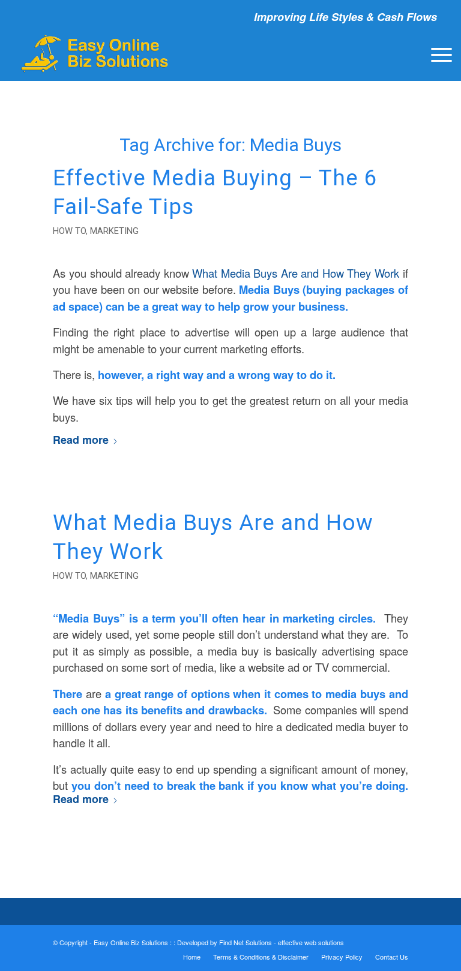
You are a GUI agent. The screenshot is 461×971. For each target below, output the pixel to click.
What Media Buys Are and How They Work (295, 273)
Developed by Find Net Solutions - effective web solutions (260, 942)
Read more (81, 439)
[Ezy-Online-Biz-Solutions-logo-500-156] (95, 53)
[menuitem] (435, 53)
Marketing (114, 231)
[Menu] (435, 53)
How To (69, 231)
